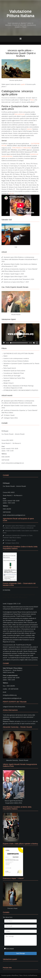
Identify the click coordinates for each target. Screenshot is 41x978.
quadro (23, 84)
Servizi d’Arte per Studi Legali (11, 375)
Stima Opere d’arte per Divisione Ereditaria (16, 361)
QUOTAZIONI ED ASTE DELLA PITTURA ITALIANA (18, 353)
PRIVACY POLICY (8, 383)
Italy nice (11, 193)
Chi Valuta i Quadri (9, 274)
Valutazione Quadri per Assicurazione (14, 370)
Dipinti (5, 356)
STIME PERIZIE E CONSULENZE (21, 148)
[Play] (4, 343)
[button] (20, 334)
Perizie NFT (6, 380)
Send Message (20, 953)
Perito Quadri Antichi (9, 368)
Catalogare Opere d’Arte (11, 276)
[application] (20, 334)
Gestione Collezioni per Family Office (14, 378)
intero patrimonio (19, 114)
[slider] (19, 342)
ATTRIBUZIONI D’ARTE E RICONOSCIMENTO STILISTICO (20, 390)
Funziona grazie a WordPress (9, 975)
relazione (29, 129)
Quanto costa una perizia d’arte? (13, 279)
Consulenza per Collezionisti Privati (13, 373)
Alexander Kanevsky (27, 721)
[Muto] (34, 343)
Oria (24, 975)
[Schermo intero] (37, 343)
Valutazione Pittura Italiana (20, 13)
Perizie (32, 100)
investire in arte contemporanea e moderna (16, 358)
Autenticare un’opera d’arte (12, 282)
